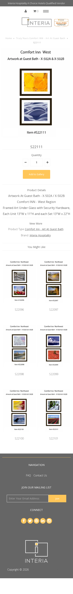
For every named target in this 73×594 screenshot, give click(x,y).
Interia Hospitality (40, 235)
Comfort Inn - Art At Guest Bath (44, 229)
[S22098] (19, 370)
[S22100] (19, 434)
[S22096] (19, 305)
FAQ (28, 475)
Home (8, 38)
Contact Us (40, 475)
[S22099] (53, 370)
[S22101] (53, 434)
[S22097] (53, 305)
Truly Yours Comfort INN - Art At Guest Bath (40, 38)
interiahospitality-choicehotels (47, 569)
